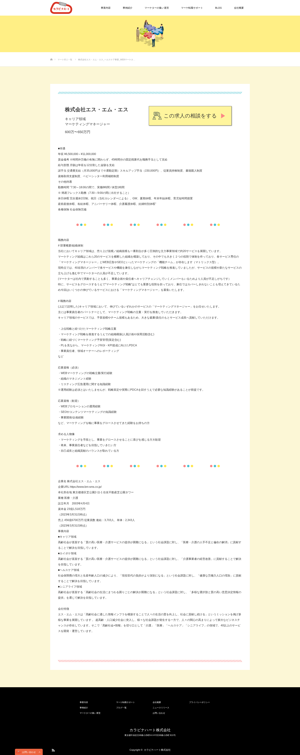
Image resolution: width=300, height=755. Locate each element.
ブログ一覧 (121, 707)
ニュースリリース (161, 707)
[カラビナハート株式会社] (72, 8)
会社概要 (239, 7)
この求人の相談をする (190, 116)
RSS (52, 749)
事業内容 (106, 7)
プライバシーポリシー (199, 702)
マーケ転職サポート (192, 7)
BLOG (218, 7)
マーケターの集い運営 (157, 7)
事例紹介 (127, 7)
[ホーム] (51, 54)
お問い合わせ (159, 713)
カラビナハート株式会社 (150, 730)
